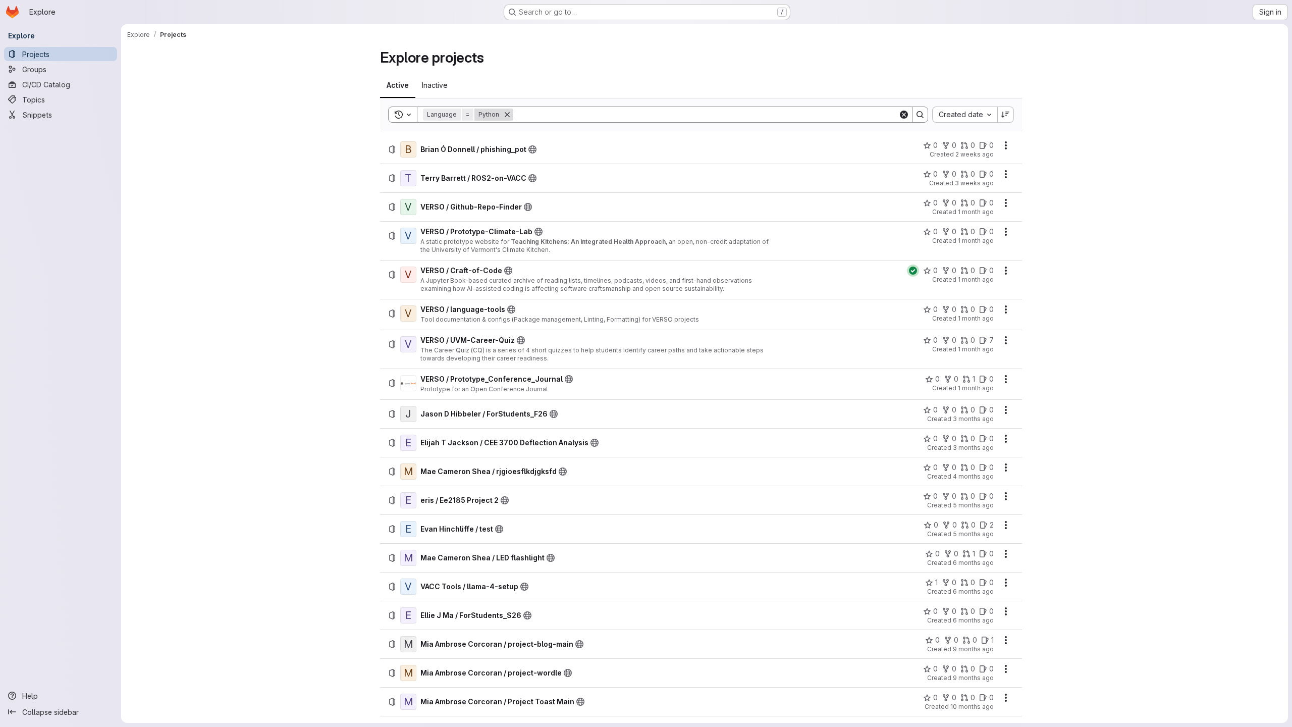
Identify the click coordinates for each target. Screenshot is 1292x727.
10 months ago (972, 706)
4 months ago (973, 476)
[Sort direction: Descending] (1006, 115)
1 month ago (976, 212)
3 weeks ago (974, 183)
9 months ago (973, 649)
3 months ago (973, 419)
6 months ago (973, 562)
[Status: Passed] (913, 271)
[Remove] (507, 115)
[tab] (397, 85)
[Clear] (904, 115)
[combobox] (964, 115)
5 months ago (973, 505)
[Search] (920, 115)
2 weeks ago (974, 154)
